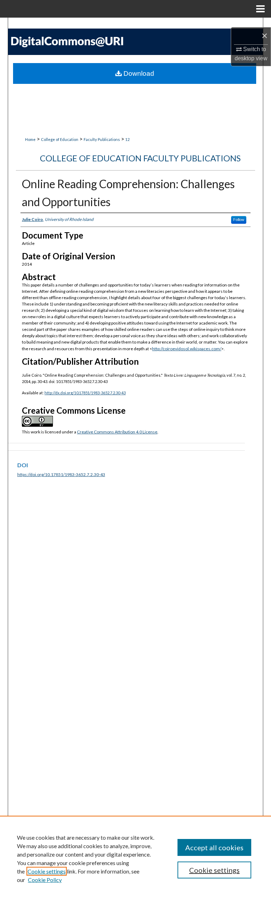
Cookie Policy (45, 879)
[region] (135, 858)
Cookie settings (47, 871)
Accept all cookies (214, 847)
